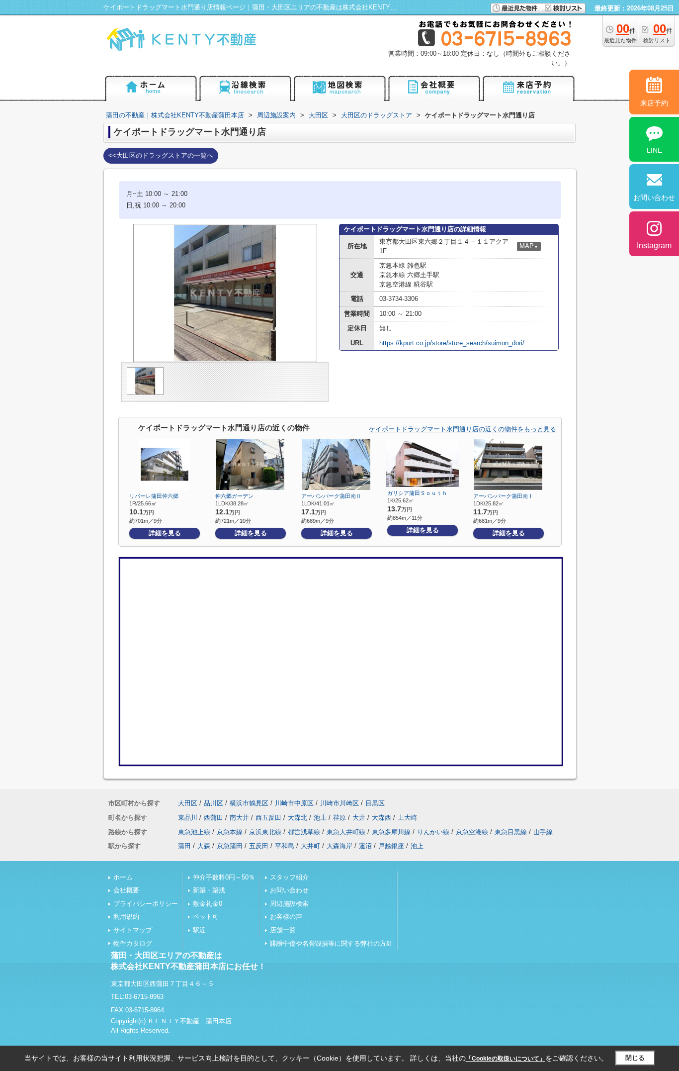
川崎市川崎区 (339, 803)
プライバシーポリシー (145, 903)
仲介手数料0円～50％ (224, 877)
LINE (654, 150)
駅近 (199, 930)
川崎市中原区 (294, 803)
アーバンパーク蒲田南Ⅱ (331, 496)
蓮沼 (365, 846)
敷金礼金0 (207, 903)
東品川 (187, 817)
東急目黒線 (511, 832)
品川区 (213, 803)
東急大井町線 (346, 832)
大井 (358, 817)
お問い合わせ (289, 890)
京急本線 (230, 832)
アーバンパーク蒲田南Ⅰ (503, 496)
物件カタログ (132, 943)
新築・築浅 (209, 890)
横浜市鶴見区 (249, 803)
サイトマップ (132, 930)
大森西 (381, 817)
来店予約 (654, 103)
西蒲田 (213, 817)
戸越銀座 (391, 846)
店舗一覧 (283, 930)
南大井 (239, 817)
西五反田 (268, 817)
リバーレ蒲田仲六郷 (153, 496)
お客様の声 (286, 916)
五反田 (258, 846)
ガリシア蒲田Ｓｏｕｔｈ (417, 493)
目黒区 (375, 803)
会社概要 (126, 890)
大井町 (310, 846)
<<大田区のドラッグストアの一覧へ (160, 155)
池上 (320, 817)
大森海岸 (339, 846)
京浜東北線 (265, 832)
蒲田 (184, 846)
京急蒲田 (230, 846)
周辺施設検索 (289, 903)
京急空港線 (472, 832)
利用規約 (126, 916)
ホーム (123, 877)
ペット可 (206, 916)
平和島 (284, 846)
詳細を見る (165, 533)
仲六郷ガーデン (234, 496)
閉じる (635, 1058)
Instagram (654, 245)
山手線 (543, 832)
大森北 (297, 817)
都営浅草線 (304, 832)
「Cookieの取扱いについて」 (505, 1058)
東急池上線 (194, 832)
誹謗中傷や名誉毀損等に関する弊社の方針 (331, 943)
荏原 (339, 817)
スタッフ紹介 (289, 877)
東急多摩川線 (391, 832)
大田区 (187, 803)
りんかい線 (433, 832)
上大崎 (407, 817)
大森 (203, 846)
